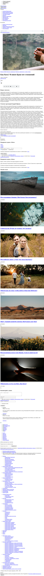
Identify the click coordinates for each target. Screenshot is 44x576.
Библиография (8, 465)
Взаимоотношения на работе (10, 509)
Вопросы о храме (8, 553)
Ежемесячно (11, 149)
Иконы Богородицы (9, 473)
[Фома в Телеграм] (5, 426)
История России (8, 501)
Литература (7, 513)
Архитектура (7, 511)
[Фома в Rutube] (4, 429)
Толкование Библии (9, 463)
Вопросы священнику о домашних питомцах (14, 546)
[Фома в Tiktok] (4, 427)
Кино (6, 517)
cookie (13, 453)
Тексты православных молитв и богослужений (12, 568)
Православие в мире (7, 521)
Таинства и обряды (6, 554)
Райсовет (4, 25)
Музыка (6, 515)
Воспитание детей (6, 481)
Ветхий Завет (7, 458)
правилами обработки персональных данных (27, 448)
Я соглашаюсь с (9, 154)
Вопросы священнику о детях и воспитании (13, 484)
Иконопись (7, 514)
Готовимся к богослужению (8, 562)
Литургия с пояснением (9, 563)
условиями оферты (12, 154)
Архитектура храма (9, 478)
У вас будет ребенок (9, 486)
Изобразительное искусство (10, 516)
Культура (4, 510)
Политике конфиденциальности (35, 573)
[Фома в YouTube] (5, 428)
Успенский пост (8, 538)
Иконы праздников (8, 474)
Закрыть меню (3, 7)
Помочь (4, 5)
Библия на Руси (8, 464)
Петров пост (7, 539)
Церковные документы (7, 566)
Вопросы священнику (7, 16)
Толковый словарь (8, 519)
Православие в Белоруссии (10, 524)
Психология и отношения (8, 13)
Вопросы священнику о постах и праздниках (14, 471)
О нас (4, 432)
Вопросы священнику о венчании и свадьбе (13, 543)
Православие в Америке (10, 522)
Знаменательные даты (9, 499)
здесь (28, 151)
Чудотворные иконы (9, 476)
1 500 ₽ (1, 145)
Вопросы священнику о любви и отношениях (14, 551)
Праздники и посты (6, 535)
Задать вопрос (3, 134)
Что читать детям (8, 485)
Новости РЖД (5, 492)
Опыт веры (7, 495)
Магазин (4, 433)
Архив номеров (6, 440)
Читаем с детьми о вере (7, 27)
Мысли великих (8, 520)
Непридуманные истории (8, 12)
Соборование (7, 560)
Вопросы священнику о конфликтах (12, 549)
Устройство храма (8, 479)
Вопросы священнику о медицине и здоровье (14, 552)
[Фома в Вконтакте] (5, 424)
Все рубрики (5, 19)
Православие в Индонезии (10, 528)
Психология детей (8, 483)
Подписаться (14, 446)
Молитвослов (5, 17)
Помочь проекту (3, 153)
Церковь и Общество (7, 567)
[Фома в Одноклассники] (6, 425)
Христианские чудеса (9, 496)
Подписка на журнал (7, 20)
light (1, 78)
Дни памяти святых (9, 469)
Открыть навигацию (6, 1)
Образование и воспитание (8, 490)
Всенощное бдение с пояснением (11, 564)
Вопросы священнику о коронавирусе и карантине (15, 548)
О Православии (8, 497)
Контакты (5, 435)
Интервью (5, 530)
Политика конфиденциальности (9, 451)
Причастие (7, 556)
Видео (4, 533)
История (4, 498)
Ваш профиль (5, 2)
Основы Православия (7, 11)
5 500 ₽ (1, 147)
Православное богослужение (8, 26)
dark (3, 78)
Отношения (5, 488)
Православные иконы (7, 472)
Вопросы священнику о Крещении (12, 550)
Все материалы (6, 18)
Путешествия (5, 491)
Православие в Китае (9, 529)
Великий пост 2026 (9, 537)
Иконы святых (8, 475)
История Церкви (8, 500)
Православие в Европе (9, 526)
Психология (5, 503)
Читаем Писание (8, 462)
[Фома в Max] (4, 430)
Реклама (4, 434)
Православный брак (9, 508)
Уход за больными (8, 505)
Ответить (4, 413)
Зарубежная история (9, 502)
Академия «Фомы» (6, 14)
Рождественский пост (9, 536)
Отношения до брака (9, 507)
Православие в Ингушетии (10, 527)
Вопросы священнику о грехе (11, 547)
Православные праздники (8, 466)
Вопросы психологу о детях (10, 487)
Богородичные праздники (10, 470)
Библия (4, 456)
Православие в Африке (9, 523)
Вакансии (5, 438)
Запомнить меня (5, 403)
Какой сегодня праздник (7, 24)
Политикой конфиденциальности (7, 449)
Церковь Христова (6, 565)
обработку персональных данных (17, 155)
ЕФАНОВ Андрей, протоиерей (9, 135)
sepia (5, 78)
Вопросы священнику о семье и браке (23, 71)
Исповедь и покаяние (9, 557)
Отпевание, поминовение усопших (12, 558)
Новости (4, 15)
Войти (8, 32)
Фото (4, 532)
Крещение (7, 555)
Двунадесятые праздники (10, 468)
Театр (6, 518)
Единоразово (4, 149)
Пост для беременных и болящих (11, 540)
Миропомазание (8, 559)
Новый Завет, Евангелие (10, 457)
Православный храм (7, 477)
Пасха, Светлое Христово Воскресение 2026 (13, 467)
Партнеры (5, 439)
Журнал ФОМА (3, 71)
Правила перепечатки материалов (9, 452)
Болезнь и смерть (8, 504)
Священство (7, 561)
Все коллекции (6, 28)
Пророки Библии (8, 461)
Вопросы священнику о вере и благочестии (13, 542)
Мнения (4, 531)
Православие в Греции (9, 525)
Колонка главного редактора (8, 489)
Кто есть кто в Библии (9, 459)
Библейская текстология (10, 460)
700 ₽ (1, 144)
